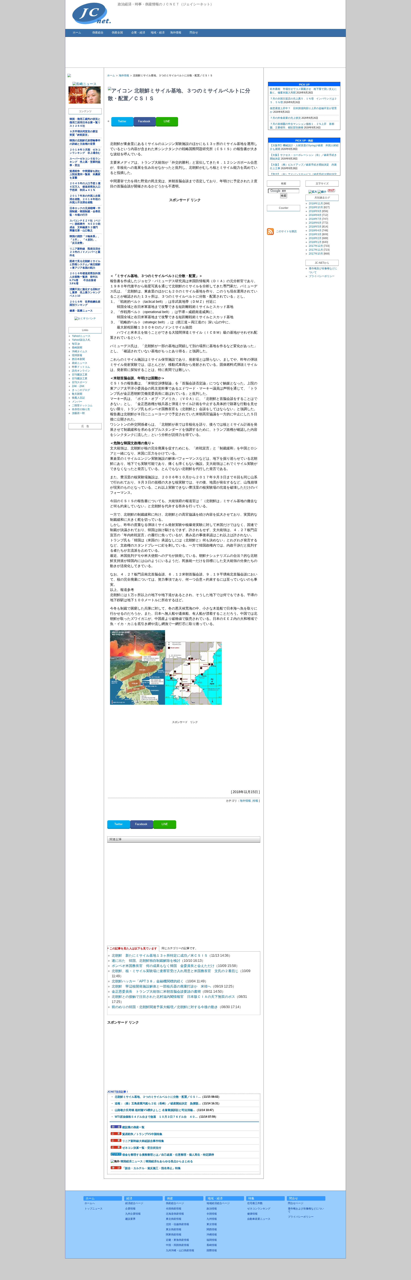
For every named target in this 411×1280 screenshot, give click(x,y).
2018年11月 (316, 203)
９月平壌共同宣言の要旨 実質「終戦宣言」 (85, 133)
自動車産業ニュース (258, 1218)
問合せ (194, 32)
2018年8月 (315, 215)
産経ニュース (79, 362)
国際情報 (212, 1250)
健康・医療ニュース (81, 310)
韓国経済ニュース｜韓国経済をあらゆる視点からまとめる (157, 1161)
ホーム (77, 32)
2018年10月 (316, 207)
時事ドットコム (81, 366)
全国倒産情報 (173, 1208)
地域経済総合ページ (218, 1203)
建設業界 (130, 1218)
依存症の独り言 (81, 409)
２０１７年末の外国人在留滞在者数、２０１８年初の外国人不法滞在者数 (85, 199)
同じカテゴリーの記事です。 (180, 948)
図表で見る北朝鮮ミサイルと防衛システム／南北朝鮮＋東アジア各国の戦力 (85, 264)
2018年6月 (315, 222)
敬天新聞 (77, 393)
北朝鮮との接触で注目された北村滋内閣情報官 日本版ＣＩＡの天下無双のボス (173, 996)
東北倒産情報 (173, 1218)
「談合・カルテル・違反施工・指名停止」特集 (151, 1168)
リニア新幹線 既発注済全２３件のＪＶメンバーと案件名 (85, 252)
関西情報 (212, 1229)
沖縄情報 (212, 1234)
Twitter (122, 121)
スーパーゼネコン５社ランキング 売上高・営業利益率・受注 (85, 162)
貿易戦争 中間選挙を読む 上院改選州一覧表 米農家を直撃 (86, 174)
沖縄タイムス (79, 351)
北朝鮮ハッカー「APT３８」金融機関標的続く (148, 981)
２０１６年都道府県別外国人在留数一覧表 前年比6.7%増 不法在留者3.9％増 (85, 278)
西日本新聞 (78, 359)
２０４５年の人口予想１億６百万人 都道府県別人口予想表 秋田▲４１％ (85, 186)
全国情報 (212, 1213)
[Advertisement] (205, 52)
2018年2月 (315, 238)
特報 (255, 800)
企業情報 (130, 1208)
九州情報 (212, 1218)
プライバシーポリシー (322, 276)
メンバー (77, 401)
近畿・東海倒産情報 (177, 1239)
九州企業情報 (133, 1213)
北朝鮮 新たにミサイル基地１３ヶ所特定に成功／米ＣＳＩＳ (160, 955)
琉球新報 (77, 355)
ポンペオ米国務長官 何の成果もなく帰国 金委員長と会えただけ (163, 966)
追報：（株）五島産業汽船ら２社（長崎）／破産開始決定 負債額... (158, 1103)
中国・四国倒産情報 (177, 1245)
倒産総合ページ (175, 1203)
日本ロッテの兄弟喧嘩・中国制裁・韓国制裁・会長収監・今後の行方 (85, 211)
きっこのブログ (81, 390)
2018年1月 (315, 242)
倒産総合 (97, 32)
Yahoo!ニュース (81, 335)
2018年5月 (315, 226)
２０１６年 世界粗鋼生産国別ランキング (85, 303)
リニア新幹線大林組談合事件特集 (143, 1141)
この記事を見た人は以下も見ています (133, 948)
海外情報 (175, 32)
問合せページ (295, 1203)
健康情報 (252, 1213)
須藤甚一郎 (78, 413)
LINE (167, 121)
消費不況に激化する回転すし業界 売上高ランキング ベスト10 (86, 292)
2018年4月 (315, 230)
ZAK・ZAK (78, 386)
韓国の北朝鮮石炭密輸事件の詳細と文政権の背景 (85, 142)
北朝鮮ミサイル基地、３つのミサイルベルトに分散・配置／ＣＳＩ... (158, 1096)
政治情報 (212, 1208)
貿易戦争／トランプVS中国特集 (142, 1134)
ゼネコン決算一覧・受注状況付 (141, 1147)
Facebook (144, 121)
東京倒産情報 (173, 1229)
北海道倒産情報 (175, 1213)
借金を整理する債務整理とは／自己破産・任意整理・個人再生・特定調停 (168, 1154)
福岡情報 (212, 1239)
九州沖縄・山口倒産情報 (180, 1250)
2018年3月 (315, 234)
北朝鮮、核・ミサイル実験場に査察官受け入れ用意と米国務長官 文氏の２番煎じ (175, 971)
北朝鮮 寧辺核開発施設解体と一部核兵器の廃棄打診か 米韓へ (161, 986)
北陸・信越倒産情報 (177, 1224)
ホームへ (90, 1203)
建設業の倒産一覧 (133, 1127)
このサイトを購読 (286, 231)
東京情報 (212, 1224)
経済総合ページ (134, 1203)
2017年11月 (316, 249)
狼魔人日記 (78, 397)
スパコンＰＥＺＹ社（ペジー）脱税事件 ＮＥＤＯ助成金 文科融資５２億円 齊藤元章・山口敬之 (85, 225)
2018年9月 (315, 211)
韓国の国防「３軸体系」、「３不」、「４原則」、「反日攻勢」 (85, 239)
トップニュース (94, 1208)
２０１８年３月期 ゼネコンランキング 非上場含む (85, 151)
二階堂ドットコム (82, 405)
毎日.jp (76, 343)
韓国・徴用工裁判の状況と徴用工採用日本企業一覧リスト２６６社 (85, 122)
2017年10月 (316, 253)
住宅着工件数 (255, 1203)
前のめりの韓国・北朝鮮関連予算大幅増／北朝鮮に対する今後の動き (165, 1007)
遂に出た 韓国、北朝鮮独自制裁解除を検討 (146, 960)
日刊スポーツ (79, 382)
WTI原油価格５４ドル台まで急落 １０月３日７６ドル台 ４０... (156, 1116)
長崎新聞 (77, 347)
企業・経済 (138, 32)
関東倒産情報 (173, 1234)
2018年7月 (315, 218)
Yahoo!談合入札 (81, 339)
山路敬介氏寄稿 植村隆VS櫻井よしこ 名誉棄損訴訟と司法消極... (155, 1110)
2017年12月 (316, 245)
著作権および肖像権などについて (306, 1210)
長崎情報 (212, 1245)
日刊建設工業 (79, 374)
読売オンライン (81, 370)
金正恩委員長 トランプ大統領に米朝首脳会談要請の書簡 (156, 991)
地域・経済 (158, 32)
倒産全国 (117, 32)
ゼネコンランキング (258, 1208)
